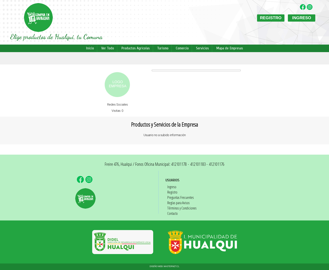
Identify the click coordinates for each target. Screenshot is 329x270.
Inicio (90, 48)
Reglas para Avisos (178, 202)
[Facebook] (303, 9)
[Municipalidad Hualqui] (202, 252)
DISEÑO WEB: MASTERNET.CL (164, 266)
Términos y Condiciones (182, 208)
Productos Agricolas (135, 48)
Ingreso (171, 186)
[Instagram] (310, 9)
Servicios (202, 48)
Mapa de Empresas (229, 48)
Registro (172, 192)
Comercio (182, 48)
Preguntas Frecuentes (180, 197)
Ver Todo (107, 48)
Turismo (162, 48)
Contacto (172, 213)
